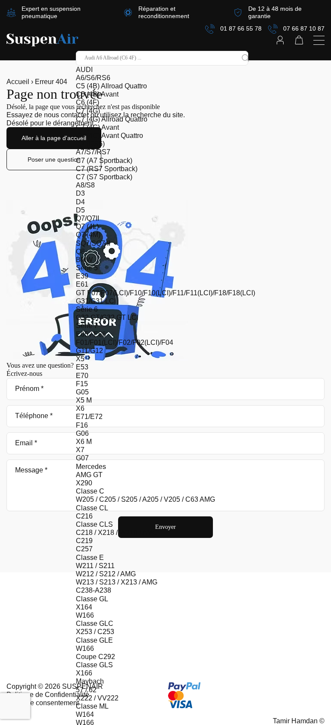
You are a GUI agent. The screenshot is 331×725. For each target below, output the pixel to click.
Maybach (90, 681)
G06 (82, 433)
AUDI (84, 69)
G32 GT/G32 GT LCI (107, 317)
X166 (84, 673)
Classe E (90, 557)
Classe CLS (94, 524)
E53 (82, 367)
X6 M (84, 441)
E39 (82, 276)
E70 (82, 375)
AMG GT (89, 474)
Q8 (80, 251)
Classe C (90, 491)
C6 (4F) (87, 102)
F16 (82, 425)
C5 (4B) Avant (97, 94)
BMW (84, 259)
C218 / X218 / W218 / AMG (117, 532)
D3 (80, 193)
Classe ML (92, 706)
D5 (80, 210)
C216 (84, 516)
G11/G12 (89, 350)
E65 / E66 (91, 334)
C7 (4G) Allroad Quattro (111, 119)
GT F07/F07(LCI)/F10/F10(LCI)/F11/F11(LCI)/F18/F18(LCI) (165, 293)
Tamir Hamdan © (299, 721)
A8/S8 (85, 185)
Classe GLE (94, 640)
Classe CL (92, 508)
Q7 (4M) (88, 234)
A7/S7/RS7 (93, 152)
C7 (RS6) (90, 143)
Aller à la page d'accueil (54, 137)
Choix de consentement (42, 702)
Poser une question (54, 159)
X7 (80, 449)
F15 (82, 384)
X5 (80, 358)
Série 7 (87, 325)
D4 (80, 202)
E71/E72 (89, 416)
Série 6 (87, 309)
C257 (84, 549)
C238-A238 (93, 590)
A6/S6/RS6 (93, 77)
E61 (82, 284)
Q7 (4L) (87, 226)
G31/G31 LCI (96, 301)
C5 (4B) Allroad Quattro (111, 86)
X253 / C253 (95, 631)
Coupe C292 (95, 656)
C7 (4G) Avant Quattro (109, 135)
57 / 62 (86, 690)
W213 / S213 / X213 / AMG (116, 582)
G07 (82, 458)
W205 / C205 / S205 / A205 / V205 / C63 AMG (145, 499)
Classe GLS (94, 665)
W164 (85, 714)
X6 (80, 408)
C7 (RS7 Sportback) (106, 168)
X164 (84, 607)
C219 (84, 540)
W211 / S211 (95, 565)
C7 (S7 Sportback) (104, 177)
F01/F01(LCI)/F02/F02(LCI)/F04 (124, 342)
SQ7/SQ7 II (93, 243)
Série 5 (87, 268)
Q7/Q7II (87, 218)
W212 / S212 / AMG (106, 574)
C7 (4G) (88, 111)
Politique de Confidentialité (47, 694)
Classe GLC (94, 623)
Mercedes (91, 466)
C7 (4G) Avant (97, 127)
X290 (84, 483)
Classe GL (92, 599)
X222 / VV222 (97, 698)
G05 (82, 392)
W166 (85, 615)
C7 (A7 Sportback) (104, 160)
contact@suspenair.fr (38, 593)
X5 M (84, 400)
